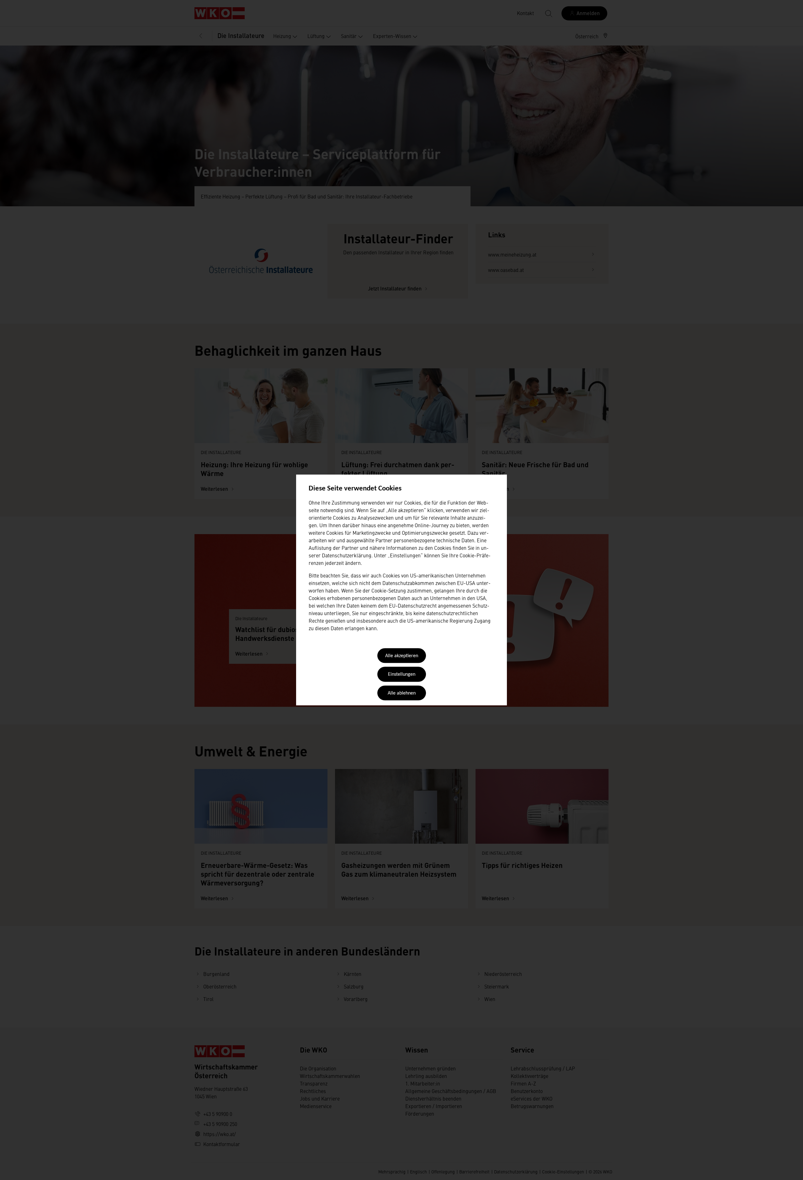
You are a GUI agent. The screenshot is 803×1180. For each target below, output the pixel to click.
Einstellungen (401, 674)
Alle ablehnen (402, 693)
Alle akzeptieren (401, 655)
